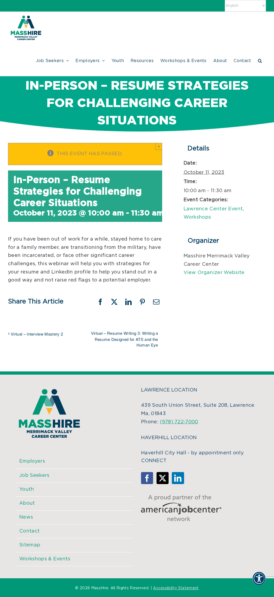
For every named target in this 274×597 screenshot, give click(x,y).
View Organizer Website (214, 272)
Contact (29, 531)
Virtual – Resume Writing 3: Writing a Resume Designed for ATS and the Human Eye (124, 339)
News (26, 517)
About (27, 503)
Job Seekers (34, 475)
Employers (32, 461)
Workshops (197, 217)
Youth (26, 489)
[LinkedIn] (178, 478)
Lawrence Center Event (213, 209)
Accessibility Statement (176, 588)
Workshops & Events (44, 559)
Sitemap (29, 545)
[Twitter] (163, 478)
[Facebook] (147, 478)
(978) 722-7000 (179, 422)
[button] (260, 60)
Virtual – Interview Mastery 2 (37, 334)
